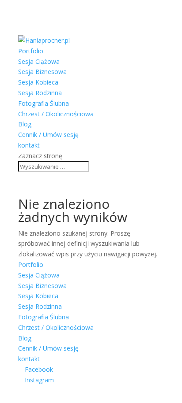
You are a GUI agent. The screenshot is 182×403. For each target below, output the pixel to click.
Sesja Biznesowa (42, 71)
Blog (24, 124)
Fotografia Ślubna (43, 103)
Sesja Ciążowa (39, 61)
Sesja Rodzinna (40, 93)
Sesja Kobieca (38, 82)
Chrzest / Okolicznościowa (56, 114)
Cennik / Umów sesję (48, 134)
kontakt (29, 145)
